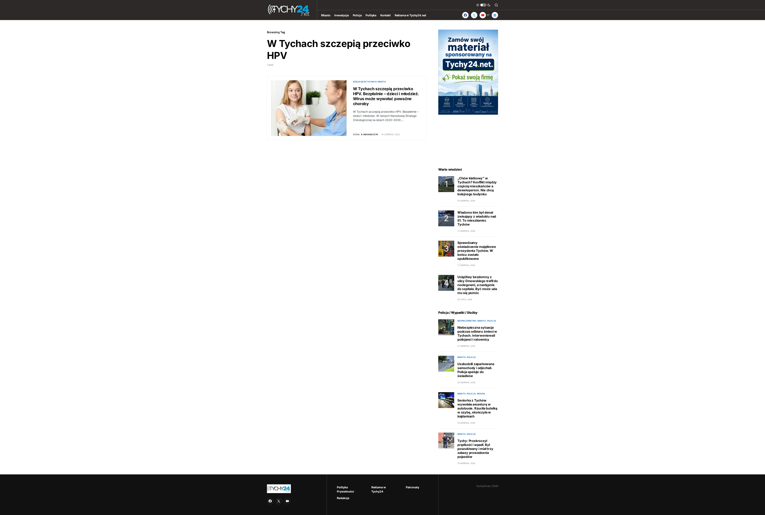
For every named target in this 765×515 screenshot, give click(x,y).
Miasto (382, 81)
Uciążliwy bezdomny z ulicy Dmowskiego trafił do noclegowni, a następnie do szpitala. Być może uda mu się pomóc (477, 285)
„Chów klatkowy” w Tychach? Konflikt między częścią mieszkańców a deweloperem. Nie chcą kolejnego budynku (477, 186)
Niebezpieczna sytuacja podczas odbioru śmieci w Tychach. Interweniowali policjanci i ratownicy (477, 333)
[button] (483, 5)
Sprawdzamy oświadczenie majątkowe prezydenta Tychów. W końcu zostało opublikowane (476, 251)
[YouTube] (287, 501)
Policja (491, 321)
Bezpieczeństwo (466, 321)
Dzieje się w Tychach (365, 81)
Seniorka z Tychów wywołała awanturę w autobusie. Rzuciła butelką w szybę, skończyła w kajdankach (477, 408)
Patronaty (412, 487)
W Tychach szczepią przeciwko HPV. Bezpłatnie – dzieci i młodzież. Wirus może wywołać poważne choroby (386, 96)
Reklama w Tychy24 (378, 489)
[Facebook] (465, 15)
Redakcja (343, 498)
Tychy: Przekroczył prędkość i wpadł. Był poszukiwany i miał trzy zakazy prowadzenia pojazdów (475, 449)
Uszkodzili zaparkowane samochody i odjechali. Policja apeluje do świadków (475, 370)
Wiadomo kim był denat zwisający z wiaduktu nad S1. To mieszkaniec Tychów (476, 218)
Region (481, 393)
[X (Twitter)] (474, 15)
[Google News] (495, 15)
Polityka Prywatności (345, 489)
